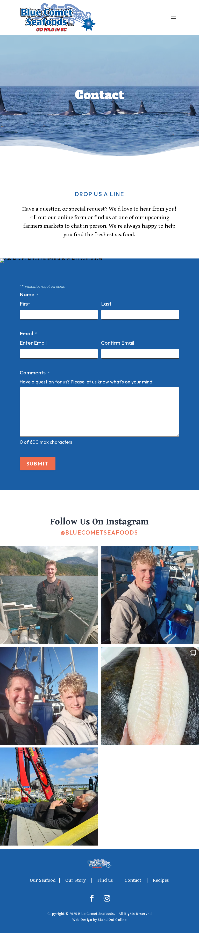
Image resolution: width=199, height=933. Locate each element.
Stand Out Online (112, 920)
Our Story (75, 880)
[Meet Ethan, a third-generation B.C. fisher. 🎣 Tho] (150, 595)
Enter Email (33, 342)
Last (106, 303)
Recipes (161, 880)
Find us (105, 880)
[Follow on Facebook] (92, 898)
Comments (34, 372)
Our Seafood (43, 880)
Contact (133, 880)
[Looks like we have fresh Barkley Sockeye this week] (49, 595)
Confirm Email (117, 342)
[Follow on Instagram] (107, 898)
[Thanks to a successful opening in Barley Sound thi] (49, 696)
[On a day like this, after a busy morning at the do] (49, 796)
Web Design (82, 920)
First (25, 303)
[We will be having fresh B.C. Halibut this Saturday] (150, 696)
